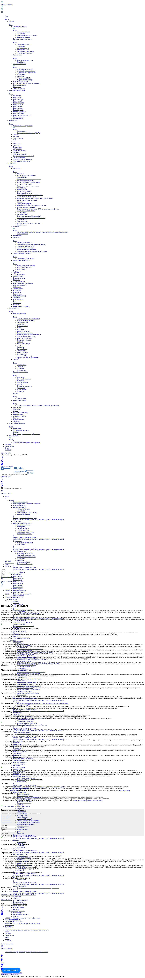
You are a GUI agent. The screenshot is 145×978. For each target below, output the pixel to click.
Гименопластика (18, 117)
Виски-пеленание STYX (25, 69)
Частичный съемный (24, 379)
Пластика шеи (17, 106)
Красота (11, 21)
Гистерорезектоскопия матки (26, 175)
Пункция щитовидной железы (27, 250)
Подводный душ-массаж (25, 60)
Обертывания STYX (23, 78)
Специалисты (9, 935)
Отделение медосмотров (17, 423)
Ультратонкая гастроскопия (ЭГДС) (28, 133)
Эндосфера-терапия (23, 32)
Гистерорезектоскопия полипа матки (29, 179)
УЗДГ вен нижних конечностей (23, 156)
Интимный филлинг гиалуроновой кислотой (32, 205)
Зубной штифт (21, 389)
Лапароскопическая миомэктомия (28, 186)
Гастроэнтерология (19, 150)
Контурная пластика (23, 44)
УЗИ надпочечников (19, 154)
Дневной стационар (19, 296)
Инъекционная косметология (22, 39)
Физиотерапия (17, 276)
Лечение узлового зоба (24, 242)
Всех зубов (20, 324)
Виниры (15, 393)
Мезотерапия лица (23, 49)
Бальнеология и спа (19, 64)
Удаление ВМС (22, 177)
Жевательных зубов (23, 343)
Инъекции (16, 280)
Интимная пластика (19, 111)
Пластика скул (21, 269)
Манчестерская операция (25, 180)
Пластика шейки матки (24, 193)
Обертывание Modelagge (25, 80)
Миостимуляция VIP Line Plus (27, 35)
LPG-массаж (21, 34)
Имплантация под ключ (25, 333)
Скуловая (20, 342)
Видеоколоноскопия (19, 285)
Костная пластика (23, 322)
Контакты (8, 940)
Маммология (17, 303)
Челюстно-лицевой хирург (22, 260)
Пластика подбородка (24, 267)
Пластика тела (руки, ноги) (22, 115)
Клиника (8, 933)
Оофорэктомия (22, 189)
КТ (14, 142)
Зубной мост (21, 388)
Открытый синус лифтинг (25, 320)
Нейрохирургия (18, 299)
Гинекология (17, 143)
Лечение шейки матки (24, 184)
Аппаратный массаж (20, 26)
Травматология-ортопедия (21, 253)
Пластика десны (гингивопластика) (29, 335)
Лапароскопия (21, 225)
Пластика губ (17, 101)
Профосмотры (17, 428)
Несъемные (20, 381)
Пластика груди (18, 99)
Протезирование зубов (20, 372)
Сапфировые (21, 366)
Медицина (12, 163)
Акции (7, 937)
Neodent (19, 327)
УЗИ (14, 140)
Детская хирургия (19, 278)
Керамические (21, 365)
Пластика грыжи (18, 113)
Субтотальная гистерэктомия (26, 207)
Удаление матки (22, 219)
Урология (16, 145)
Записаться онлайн (7, 466)
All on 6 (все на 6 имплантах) (26, 336)
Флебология (17, 287)
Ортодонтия (17, 407)
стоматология (9, 925)
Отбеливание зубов (19, 416)
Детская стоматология (20, 412)
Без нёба (19, 384)
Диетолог (16, 304)
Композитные (21, 398)
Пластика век (17, 97)
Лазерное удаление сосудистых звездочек (26, 83)
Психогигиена (13, 435)
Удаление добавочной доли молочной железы (32, 251)
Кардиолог (16, 297)
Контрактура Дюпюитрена (26, 258)
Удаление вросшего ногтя (25, 246)
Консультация (21, 350)
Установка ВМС (22, 214)
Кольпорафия (21, 212)
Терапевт (16, 273)
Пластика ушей (18, 110)
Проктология (17, 147)
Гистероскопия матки (24, 191)
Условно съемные (22, 382)
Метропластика (22, 221)
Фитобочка (20, 76)
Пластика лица (18, 104)
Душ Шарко (21, 62)
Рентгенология (18, 138)
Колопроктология (19, 274)
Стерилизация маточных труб (27, 200)
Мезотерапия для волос (24, 53)
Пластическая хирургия (17, 90)
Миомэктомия (21, 188)
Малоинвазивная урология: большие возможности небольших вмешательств (42, 232)
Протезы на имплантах (24, 386)
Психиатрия (17, 290)
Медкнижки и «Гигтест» (21, 430)
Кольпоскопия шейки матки (26, 211)
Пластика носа (17, 108)
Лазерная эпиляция (19, 85)
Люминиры (20, 391)
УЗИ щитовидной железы (21, 161)
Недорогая (20, 329)
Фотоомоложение (19, 88)
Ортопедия (16, 409)
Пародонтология (18, 419)
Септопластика (18, 288)
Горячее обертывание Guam (26, 71)
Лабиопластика (18, 119)
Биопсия (15, 134)
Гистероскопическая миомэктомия (28, 182)
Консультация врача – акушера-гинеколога (31, 218)
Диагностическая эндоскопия (22, 126)
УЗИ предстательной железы (22, 159)
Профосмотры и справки (21, 306)
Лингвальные (21, 370)
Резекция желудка (19, 281)
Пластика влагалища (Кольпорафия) (29, 216)
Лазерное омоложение (20, 81)
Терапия (15, 411)
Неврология (17, 271)
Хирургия (16, 237)
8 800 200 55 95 (6, 453)
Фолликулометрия (19, 157)
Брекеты (15, 359)
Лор (14, 301)
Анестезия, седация (19, 400)
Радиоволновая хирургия (25, 248)
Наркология (17, 292)
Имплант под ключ (23, 331)
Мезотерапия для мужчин (25, 51)
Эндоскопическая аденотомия (23, 283)
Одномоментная (22, 326)
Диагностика (13, 120)
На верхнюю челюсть (24, 340)
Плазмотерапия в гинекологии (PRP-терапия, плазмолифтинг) (38, 209)
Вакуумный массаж (23, 37)
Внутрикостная (22, 354)
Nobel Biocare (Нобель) (24, 338)
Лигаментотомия (22, 234)
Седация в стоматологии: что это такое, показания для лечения (38, 405)
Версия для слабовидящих (9, 974)
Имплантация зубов (19, 313)
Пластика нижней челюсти (26, 265)
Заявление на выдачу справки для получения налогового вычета (26, 930)
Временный (21, 377)
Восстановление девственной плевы (29, 223)
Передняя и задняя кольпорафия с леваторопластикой (35, 198)
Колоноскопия (21, 131)
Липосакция (17, 95)
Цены (7, 932)
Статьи (7, 939)
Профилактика (18, 414)
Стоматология (13, 308)
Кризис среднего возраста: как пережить (26, 443)
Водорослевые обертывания (26, 72)
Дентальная (20, 347)
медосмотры (9, 926)
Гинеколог (20, 173)
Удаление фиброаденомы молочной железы (31, 244)
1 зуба (19, 345)
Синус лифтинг (22, 349)
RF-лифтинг (17, 87)
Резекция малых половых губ (26, 196)
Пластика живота (18, 103)
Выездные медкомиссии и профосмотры (26, 434)
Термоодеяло (21, 74)
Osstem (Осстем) (22, 352)
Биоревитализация (23, 48)
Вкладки (15, 418)
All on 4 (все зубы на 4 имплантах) (28, 319)
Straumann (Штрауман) (24, 356)
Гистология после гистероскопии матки (30, 195)
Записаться (7, 577)
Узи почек (16, 152)
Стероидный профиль (24, 203)
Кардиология (17, 149)
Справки (16, 432)
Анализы (16, 136)
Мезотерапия (21, 46)
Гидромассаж (17, 55)
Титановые (20, 368)
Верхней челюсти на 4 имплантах (28, 358)
